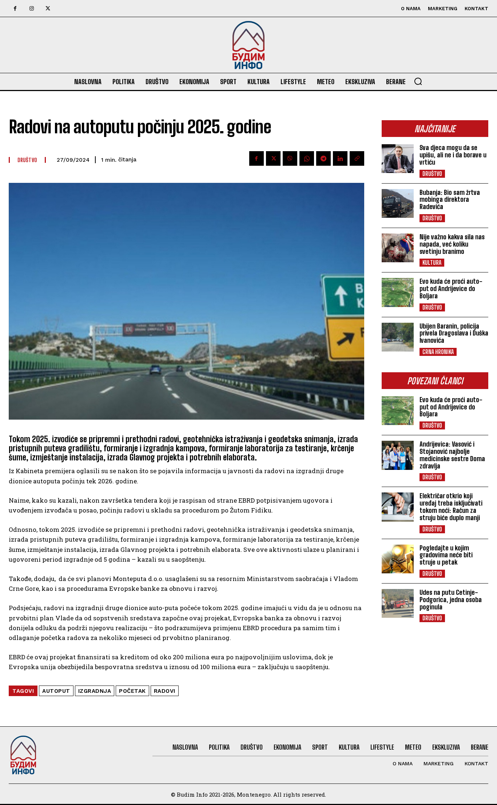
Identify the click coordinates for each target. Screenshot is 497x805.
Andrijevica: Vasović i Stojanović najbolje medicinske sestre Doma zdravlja (452, 455)
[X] (47, 8)
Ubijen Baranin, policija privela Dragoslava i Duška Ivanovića (454, 333)
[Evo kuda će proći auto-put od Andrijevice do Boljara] (398, 292)
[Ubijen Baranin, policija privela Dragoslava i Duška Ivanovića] (398, 337)
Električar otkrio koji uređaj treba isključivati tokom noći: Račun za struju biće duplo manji (451, 506)
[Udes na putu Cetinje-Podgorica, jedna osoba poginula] (398, 603)
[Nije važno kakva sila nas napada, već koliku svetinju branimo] (398, 247)
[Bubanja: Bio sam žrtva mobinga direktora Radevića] (398, 203)
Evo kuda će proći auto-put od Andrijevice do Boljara (451, 288)
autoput (56, 691)
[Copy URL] (357, 158)
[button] (418, 81)
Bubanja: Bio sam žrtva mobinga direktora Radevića (450, 199)
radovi (164, 691)
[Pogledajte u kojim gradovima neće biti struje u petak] (398, 559)
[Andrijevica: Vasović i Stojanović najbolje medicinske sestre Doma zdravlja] (398, 455)
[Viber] (290, 158)
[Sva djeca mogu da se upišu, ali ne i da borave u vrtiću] (398, 158)
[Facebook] (15, 8)
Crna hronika (438, 351)
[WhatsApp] (306, 158)
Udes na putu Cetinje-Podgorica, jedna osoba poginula (451, 599)
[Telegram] (323, 158)
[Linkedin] (340, 158)
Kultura (431, 262)
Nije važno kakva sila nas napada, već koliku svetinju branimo (452, 244)
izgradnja (94, 691)
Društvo (432, 173)
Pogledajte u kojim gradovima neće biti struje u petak (446, 555)
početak (132, 691)
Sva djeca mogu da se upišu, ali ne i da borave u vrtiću (453, 155)
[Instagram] (31, 8)
